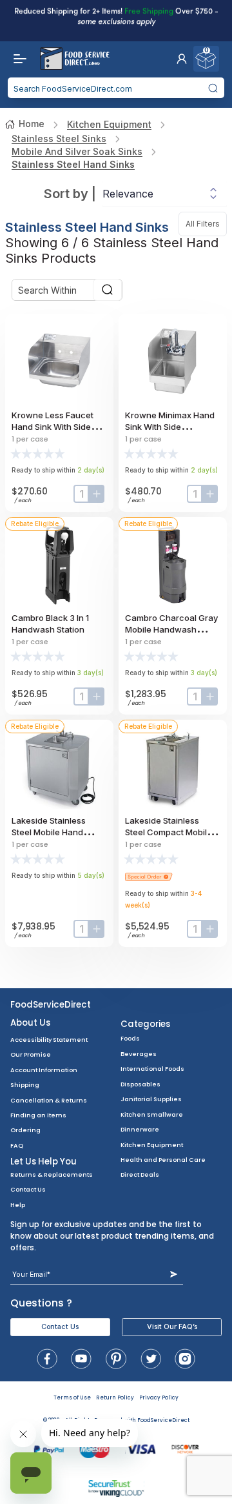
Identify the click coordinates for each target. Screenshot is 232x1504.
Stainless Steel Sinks (59, 138)
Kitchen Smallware (152, 1114)
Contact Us (28, 1189)
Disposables (140, 1084)
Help (17, 1205)
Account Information (43, 1070)
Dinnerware (140, 1129)
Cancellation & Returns (48, 1100)
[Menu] (17, 58)
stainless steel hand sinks (73, 164)
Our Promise (30, 1054)
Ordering (25, 1130)
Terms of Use (72, 1397)
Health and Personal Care (163, 1159)
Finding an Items (38, 1115)
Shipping (24, 1085)
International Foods (152, 1068)
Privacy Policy (159, 1397)
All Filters (206, 224)
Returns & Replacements (51, 1174)
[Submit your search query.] (213, 88)
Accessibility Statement (49, 1039)
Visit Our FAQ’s (172, 1327)
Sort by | (70, 193)
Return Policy (115, 1397)
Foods (130, 1038)
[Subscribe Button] (173, 1274)
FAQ (16, 1145)
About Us (30, 1023)
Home (31, 123)
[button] (181, 58)
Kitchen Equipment (109, 124)
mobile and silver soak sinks (77, 151)
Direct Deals (140, 1174)
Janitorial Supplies (151, 1099)
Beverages (139, 1054)
